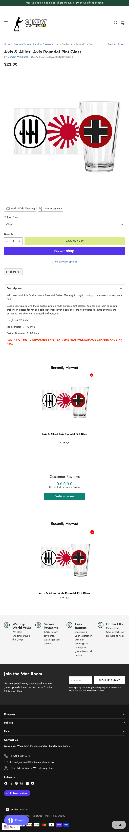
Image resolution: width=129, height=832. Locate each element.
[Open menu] (5, 22)
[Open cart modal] (122, 22)
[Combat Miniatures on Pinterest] (16, 784)
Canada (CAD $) (17, 809)
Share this (15, 272)
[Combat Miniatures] (31, 22)
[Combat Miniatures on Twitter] (11, 784)
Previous (112, 44)
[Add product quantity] (19, 241)
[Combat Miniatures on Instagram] (22, 784)
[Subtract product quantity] (7, 241)
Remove (91, 375)
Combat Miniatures (18, 57)
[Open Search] (115, 22)
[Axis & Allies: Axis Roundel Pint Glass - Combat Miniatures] (64, 135)
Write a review (64, 496)
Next (122, 44)
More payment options (64, 261)
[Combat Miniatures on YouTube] (33, 784)
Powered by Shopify (55, 815)
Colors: (11, 217)
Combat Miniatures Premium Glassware (33, 44)
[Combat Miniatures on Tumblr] (27, 784)
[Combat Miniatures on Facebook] (6, 784)
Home (7, 44)
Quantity (8, 234)
